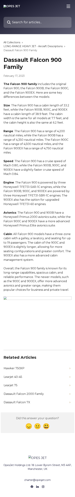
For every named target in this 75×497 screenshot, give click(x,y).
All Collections (11, 42)
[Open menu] (68, 6)
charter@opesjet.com (37, 480)
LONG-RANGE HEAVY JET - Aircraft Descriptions (33, 46)
